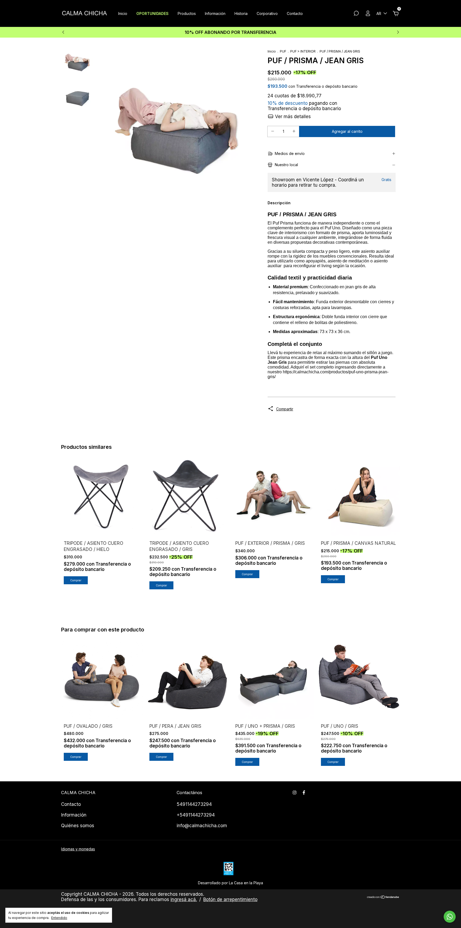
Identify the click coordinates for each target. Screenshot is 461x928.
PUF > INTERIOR (303, 51)
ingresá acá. (183, 899)
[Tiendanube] (383, 897)
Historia (241, 13)
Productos (187, 13)
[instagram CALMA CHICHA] (294, 792)
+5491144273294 (196, 815)
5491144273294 (194, 804)
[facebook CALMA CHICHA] (304, 792)
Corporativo (267, 13)
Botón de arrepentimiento (230, 899)
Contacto (295, 13)
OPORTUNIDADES (152, 13)
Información (215, 13)
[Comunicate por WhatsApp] (450, 917)
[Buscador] (356, 14)
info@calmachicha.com (202, 825)
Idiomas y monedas (78, 849)
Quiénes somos (77, 825)
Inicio (122, 13)
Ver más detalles (292, 116)
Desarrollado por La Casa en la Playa (230, 883)
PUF (283, 51)
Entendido (59, 918)
